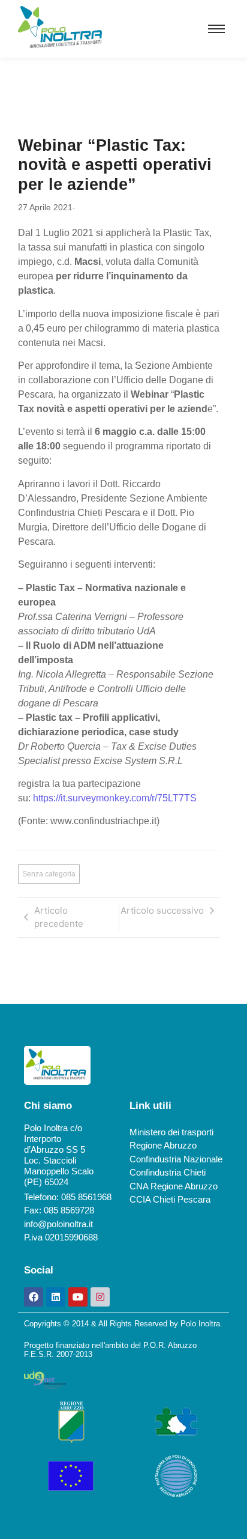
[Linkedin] (55, 1297)
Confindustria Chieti (167, 1172)
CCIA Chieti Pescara (169, 1199)
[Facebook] (33, 1297)
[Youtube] (78, 1297)
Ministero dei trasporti (171, 1132)
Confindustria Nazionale (175, 1159)
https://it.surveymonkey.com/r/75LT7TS (115, 798)
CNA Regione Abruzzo (173, 1186)
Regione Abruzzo (163, 1145)
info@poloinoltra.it (58, 1224)
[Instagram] (100, 1297)
